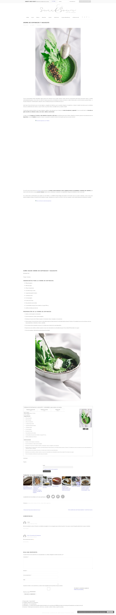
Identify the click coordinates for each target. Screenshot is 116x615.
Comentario (26, 556)
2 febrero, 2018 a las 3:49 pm (32, 523)
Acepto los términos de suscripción (51, 469)
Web (24, 579)
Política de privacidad (78, 589)
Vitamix (39, 190)
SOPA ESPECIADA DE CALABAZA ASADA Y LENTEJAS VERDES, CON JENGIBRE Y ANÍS (85, 488)
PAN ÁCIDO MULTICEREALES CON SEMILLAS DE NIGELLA (27, 487)
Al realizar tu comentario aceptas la (81, 589)
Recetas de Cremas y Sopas (38, 503)
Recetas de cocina (31, 503)
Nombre (25, 570)
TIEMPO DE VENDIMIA (76, 486)
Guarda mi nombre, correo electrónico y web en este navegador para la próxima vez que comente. (43, 585)
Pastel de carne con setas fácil (47, 487)
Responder (26, 528)
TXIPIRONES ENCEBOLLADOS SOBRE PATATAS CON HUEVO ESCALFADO (66, 488)
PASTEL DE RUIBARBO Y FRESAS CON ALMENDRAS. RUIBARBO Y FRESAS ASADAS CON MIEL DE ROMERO (37, 489)
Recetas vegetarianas (47, 503)
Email (44, 465)
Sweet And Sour (58, 9)
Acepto (110, 612)
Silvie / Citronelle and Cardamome (34, 535)
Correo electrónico (27, 575)
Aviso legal (53, 1)
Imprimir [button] (87, 429)
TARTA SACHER (55, 486)
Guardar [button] (84, 429)
